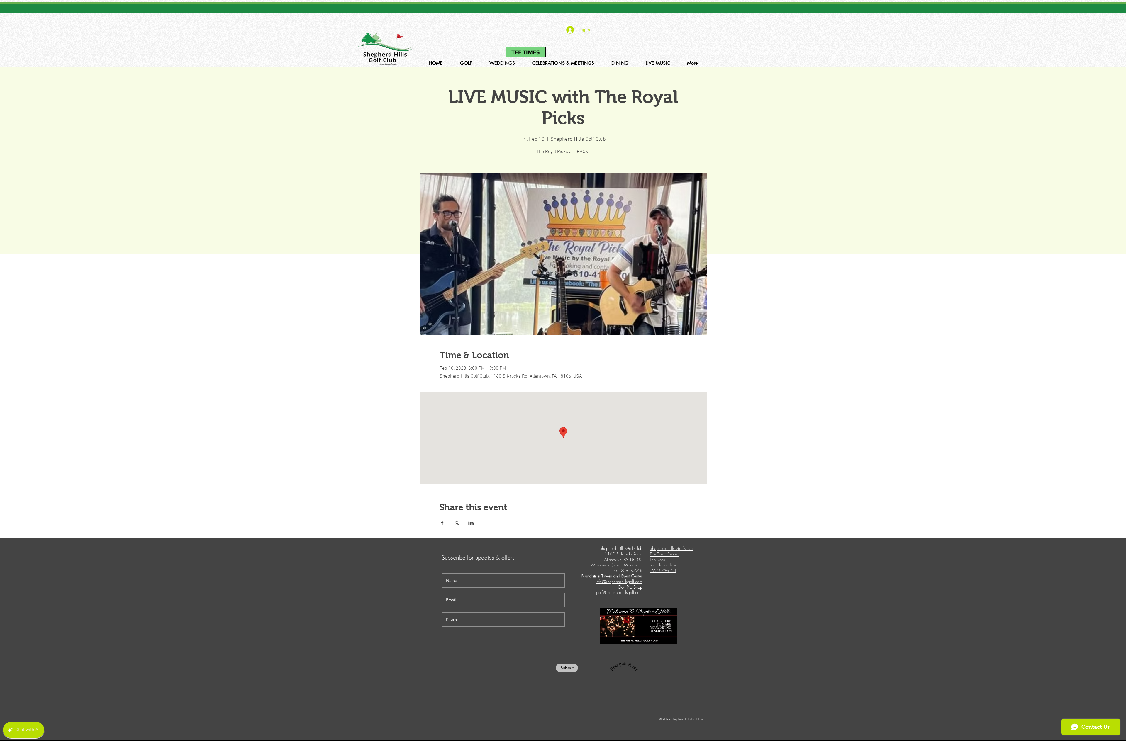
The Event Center (664, 554)
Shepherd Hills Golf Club (671, 548)
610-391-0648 (489, 31)
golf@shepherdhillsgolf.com (619, 592)
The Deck (657, 559)
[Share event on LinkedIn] (471, 523)
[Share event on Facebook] (442, 523)
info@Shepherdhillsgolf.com (619, 581)
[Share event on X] (456, 523)
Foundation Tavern (666, 564)
